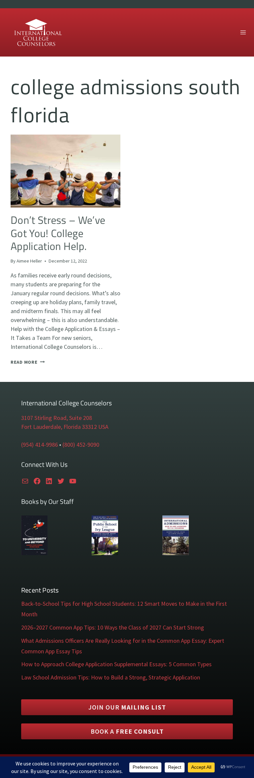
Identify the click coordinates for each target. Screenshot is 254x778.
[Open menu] (243, 32)
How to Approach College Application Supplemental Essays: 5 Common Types (116, 664)
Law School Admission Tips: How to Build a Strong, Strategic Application (110, 677)
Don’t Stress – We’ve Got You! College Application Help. (58, 233)
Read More (28, 362)
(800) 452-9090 (81, 444)
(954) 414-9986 (39, 444)
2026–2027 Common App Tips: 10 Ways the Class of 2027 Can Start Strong (112, 627)
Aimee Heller (29, 261)
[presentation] (65, 171)
